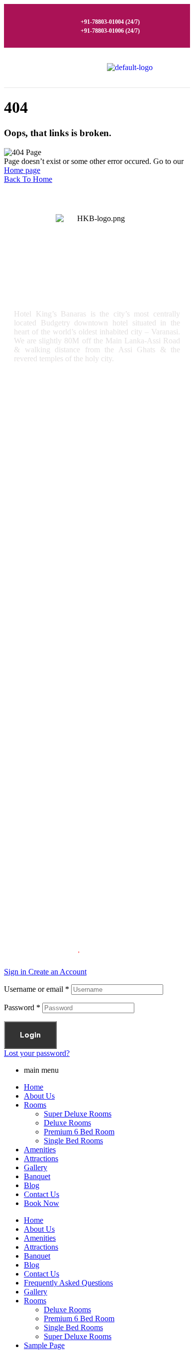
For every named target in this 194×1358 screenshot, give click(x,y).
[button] (168, 67)
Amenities (38, 588)
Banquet (37, 1176)
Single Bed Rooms (53, 480)
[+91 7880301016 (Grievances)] (19, 769)
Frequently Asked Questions (68, 1282)
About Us (39, 1096)
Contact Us (41, 1194)
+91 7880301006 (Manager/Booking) (92, 720)
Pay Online (39, 650)
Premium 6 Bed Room (59, 460)
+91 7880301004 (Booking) (76, 749)
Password (22, 1007)
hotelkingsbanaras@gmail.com (83, 806)
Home (33, 1087)
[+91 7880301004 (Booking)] (19, 740)
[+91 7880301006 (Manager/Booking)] (19, 711)
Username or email (36, 989)
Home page (22, 170)
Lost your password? (37, 1053)
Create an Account (57, 971)
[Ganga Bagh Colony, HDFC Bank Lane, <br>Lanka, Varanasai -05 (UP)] (19, 826)
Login (30, 1035)
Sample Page (44, 1345)
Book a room (43, 501)
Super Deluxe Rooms (58, 418)
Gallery (33, 609)
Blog (31, 1185)
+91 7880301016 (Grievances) (81, 778)
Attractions (41, 630)
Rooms (33, 567)
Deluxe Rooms (46, 439)
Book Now (41, 1203)
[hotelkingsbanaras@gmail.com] (19, 798)
